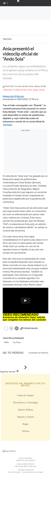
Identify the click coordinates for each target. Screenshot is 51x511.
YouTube (17, 342)
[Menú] (4, 3)
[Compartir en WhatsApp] (17, 328)
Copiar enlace (30, 328)
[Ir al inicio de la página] (25, 368)
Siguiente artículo (7, 371)
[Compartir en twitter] (11, 328)
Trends (7, 39)
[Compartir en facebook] (6, 328)
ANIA (6, 342)
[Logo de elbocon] (25, 1)
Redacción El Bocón (13, 96)
